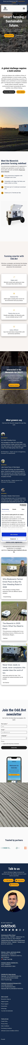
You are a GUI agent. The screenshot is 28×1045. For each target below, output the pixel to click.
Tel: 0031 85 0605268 (7, 1011)
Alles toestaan (14, 534)
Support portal (4, 1001)
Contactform (4, 1006)
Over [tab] (23, 509)
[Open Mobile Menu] (23, 8)
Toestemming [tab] (5, 509)
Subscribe (14, 747)
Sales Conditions (5, 1026)
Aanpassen (13, 538)
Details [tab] (14, 509)
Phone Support (4, 1004)
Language (4, 736)
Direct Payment (6, 980)
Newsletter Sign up (6, 999)
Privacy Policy (4, 1023)
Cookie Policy (4, 1021)
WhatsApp (3, 1008)
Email (3, 730)
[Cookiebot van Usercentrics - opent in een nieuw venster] (20, 505)
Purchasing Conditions (6, 1028)
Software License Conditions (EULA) (10, 1030)
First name (4, 724)
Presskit (3, 1039)
